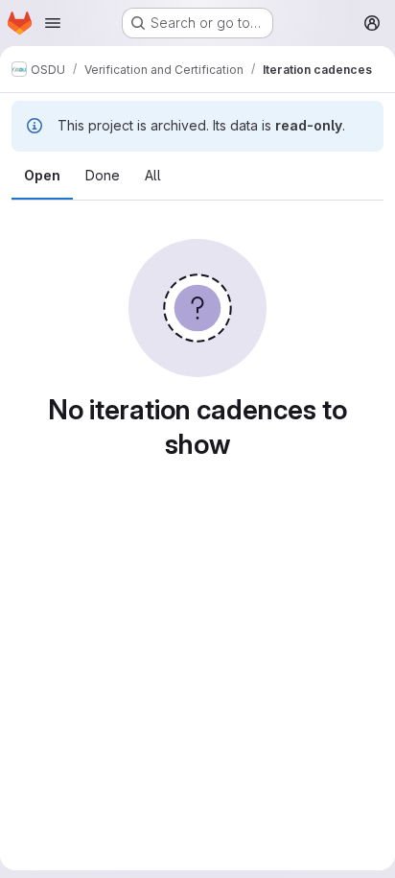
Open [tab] (42, 175)
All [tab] (153, 175)
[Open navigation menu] (52, 23)
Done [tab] (102, 175)
